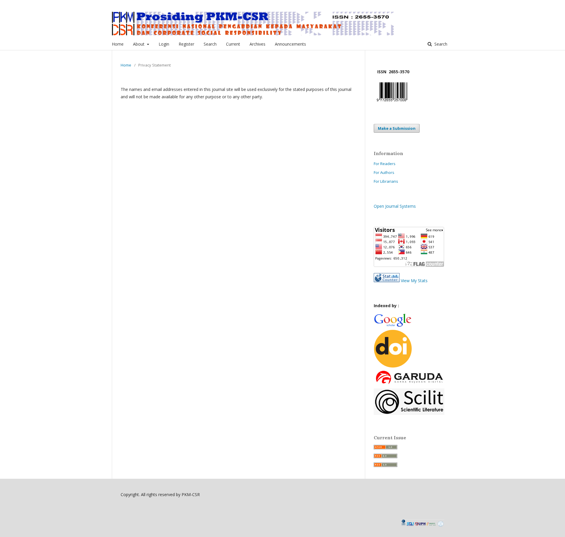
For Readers (385, 163)
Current (233, 44)
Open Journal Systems (395, 206)
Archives (257, 44)
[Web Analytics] (387, 280)
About (139, 44)
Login (164, 44)
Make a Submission (397, 128)
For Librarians (386, 181)
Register (186, 44)
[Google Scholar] (392, 326)
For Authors (384, 172)
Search (210, 44)
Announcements (290, 44)
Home (118, 44)
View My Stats (414, 280)
